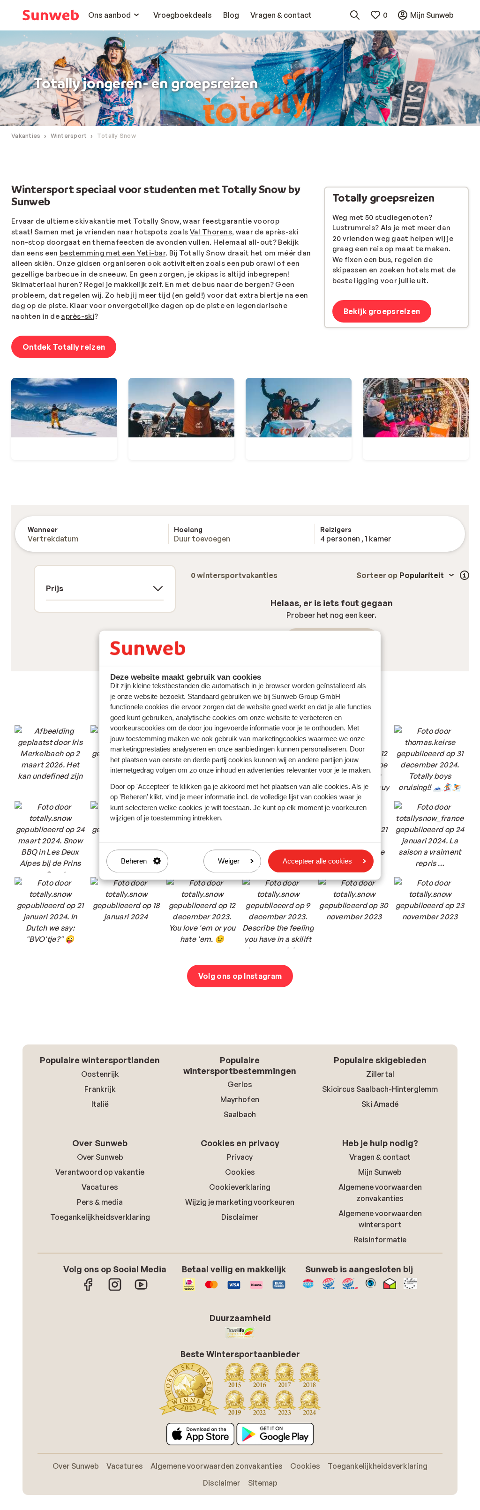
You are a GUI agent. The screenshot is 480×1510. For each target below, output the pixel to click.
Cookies (240, 1172)
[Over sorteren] (464, 575)
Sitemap (263, 1482)
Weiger (229, 861)
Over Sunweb (100, 1157)
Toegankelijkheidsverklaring (100, 1217)
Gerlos (239, 1084)
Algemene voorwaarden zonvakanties (216, 1466)
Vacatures (100, 1187)
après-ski (77, 316)
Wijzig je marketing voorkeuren (239, 1202)
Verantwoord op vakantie (99, 1172)
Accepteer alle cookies (317, 861)
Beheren (134, 861)
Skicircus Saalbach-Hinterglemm (380, 1089)
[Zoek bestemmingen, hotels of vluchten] (354, 15)
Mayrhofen (239, 1099)
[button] (50, 761)
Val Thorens (211, 231)
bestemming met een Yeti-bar (112, 252)
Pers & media (100, 1202)
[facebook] (88, 1289)
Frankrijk (100, 1089)
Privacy (240, 1157)
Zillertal (380, 1074)
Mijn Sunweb (380, 1172)
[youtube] (141, 1289)
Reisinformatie (379, 1239)
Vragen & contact (380, 1157)
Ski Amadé (379, 1104)
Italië (100, 1104)
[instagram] (114, 1289)
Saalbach (240, 1114)
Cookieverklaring (239, 1187)
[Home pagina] (50, 15)
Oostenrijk (100, 1074)
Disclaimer (240, 1217)
